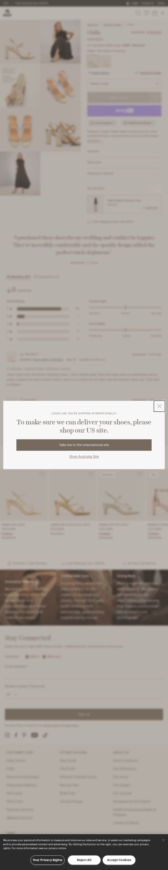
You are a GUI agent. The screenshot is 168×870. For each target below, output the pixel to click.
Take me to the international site (84, 445)
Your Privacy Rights (47, 860)
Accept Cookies (119, 860)
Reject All (84, 860)
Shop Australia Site (84, 456)
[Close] (163, 840)
